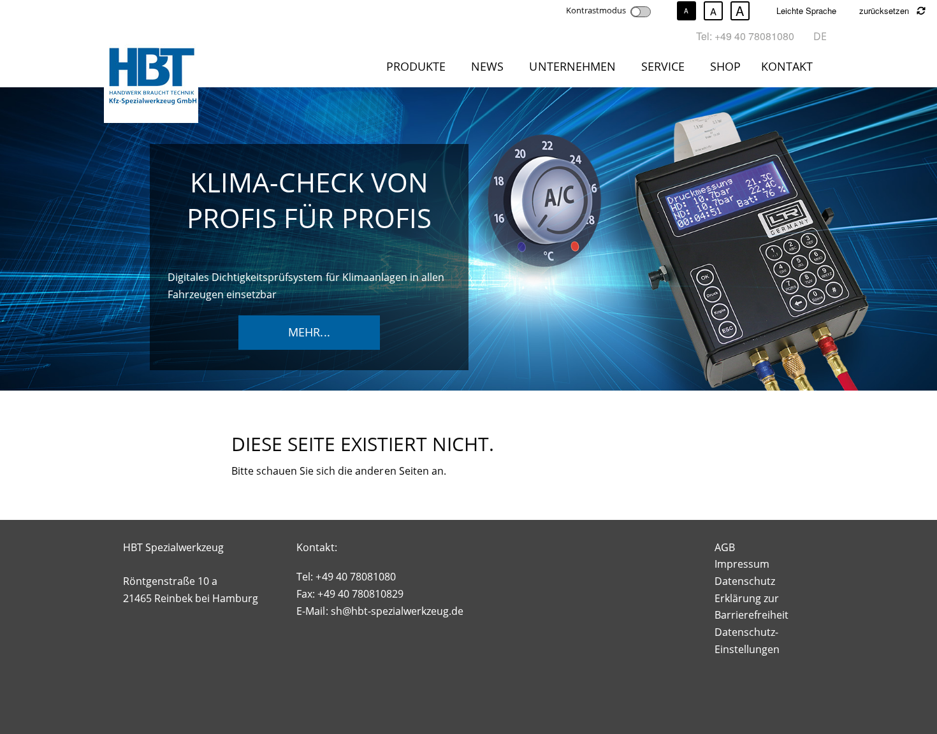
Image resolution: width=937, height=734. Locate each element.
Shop (725, 66)
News (487, 66)
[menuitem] (418, 68)
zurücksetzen (885, 10)
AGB (725, 547)
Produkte (416, 66)
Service (663, 66)
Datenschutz (745, 581)
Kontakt (787, 66)
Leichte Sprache (806, 10)
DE (820, 36)
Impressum (742, 564)
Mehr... (309, 332)
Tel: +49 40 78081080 (745, 36)
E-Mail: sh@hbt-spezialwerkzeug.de (379, 611)
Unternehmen (572, 66)
